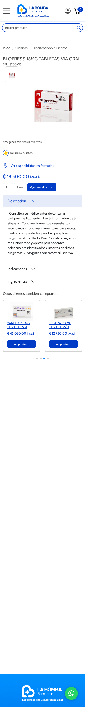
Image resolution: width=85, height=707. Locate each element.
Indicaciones (17, 269)
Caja (20, 187)
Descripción (17, 201)
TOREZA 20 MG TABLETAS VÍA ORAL (60, 327)
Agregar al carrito (41, 187)
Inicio (6, 48)
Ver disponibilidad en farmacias (32, 166)
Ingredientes (17, 281)
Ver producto (21, 344)
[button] (37, 358)
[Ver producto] (21, 311)
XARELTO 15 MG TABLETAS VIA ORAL (18, 327)
